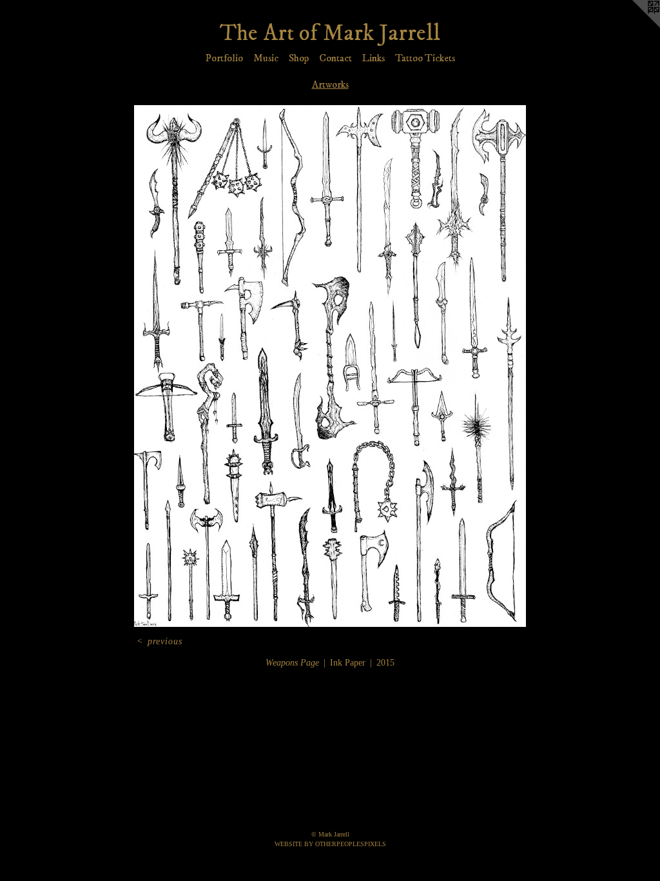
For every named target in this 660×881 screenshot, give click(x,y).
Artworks (330, 84)
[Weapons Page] (330, 366)
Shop (299, 58)
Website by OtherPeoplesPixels (330, 843)
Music (265, 58)
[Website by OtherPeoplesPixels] (634, 26)
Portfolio (224, 58)
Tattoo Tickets (425, 58)
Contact (335, 58)
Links (373, 58)
